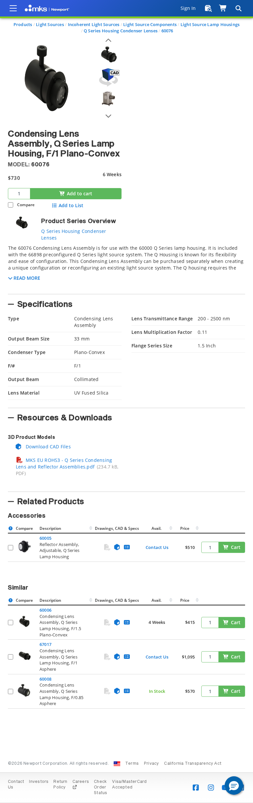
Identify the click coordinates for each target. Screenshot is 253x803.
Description (50, 528)
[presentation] (126, 401)
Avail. (157, 528)
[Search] (238, 8)
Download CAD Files (47, 446)
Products (23, 24)
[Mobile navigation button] (13, 8)
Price (184, 528)
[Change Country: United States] (117, 763)
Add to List (71, 205)
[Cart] (223, 8)
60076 (167, 31)
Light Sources (50, 24)
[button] (234, 785)
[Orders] (208, 8)
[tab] (126, 267)
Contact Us (157, 547)
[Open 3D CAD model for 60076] (108, 77)
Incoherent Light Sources (94, 24)
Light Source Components (150, 24)
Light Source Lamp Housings (210, 24)
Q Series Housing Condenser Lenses (120, 31)
